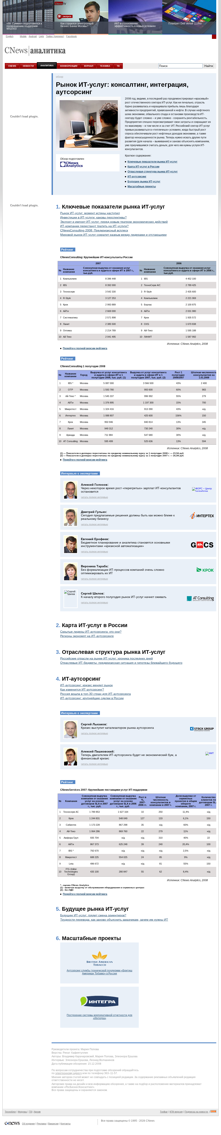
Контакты (65, 1123)
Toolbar (164, 1111)
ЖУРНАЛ (88, 66)
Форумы (22, 1111)
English (9, 36)
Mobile (23, 36)
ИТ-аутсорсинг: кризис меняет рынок (86, 685)
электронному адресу (68, 1073)
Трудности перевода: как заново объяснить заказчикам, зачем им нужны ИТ (114, 919)
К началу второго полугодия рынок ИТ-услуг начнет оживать (123, 597)
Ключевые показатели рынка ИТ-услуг (152, 161)
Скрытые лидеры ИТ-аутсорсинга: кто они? (91, 631)
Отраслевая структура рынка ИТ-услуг (153, 171)
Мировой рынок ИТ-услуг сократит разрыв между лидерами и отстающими (113, 234)
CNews (150, 1120)
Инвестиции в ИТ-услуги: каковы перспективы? (93, 217)
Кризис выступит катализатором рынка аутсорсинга (117, 727)
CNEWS (12, 66)
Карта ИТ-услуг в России (143, 166)
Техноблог (10, 1111)
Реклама (41, 1123)
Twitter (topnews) (55, 36)
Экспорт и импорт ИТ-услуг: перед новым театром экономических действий (114, 221)
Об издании (28, 1123)
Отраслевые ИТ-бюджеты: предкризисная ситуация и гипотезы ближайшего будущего (121, 662)
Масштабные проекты (142, 186)
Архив (37, 1111)
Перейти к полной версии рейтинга (85, 348)
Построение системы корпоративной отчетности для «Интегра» (99, 1017)
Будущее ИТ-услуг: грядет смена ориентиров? (93, 915)
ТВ (118, 66)
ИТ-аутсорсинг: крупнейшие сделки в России (92, 698)
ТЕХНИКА (105, 66)
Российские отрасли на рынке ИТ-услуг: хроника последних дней (106, 658)
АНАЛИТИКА (47, 65)
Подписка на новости (196, 1111)
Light (41, 36)
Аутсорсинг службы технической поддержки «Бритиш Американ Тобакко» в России (99, 972)
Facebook (71, 36)
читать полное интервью (94, 497)
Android (33, 36)
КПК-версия (176, 1111)
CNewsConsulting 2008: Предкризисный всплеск (94, 230)
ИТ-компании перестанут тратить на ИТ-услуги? (94, 226)
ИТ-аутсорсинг (137, 176)
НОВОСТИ (28, 66)
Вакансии (53, 1123)
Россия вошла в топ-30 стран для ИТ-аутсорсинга (95, 694)
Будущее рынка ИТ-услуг (144, 181)
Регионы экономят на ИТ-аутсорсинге (87, 636)
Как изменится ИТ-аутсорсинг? (82, 689)
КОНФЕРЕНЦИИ (68, 66)
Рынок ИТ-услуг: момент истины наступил (90, 213)
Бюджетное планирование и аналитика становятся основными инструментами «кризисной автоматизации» (125, 544)
